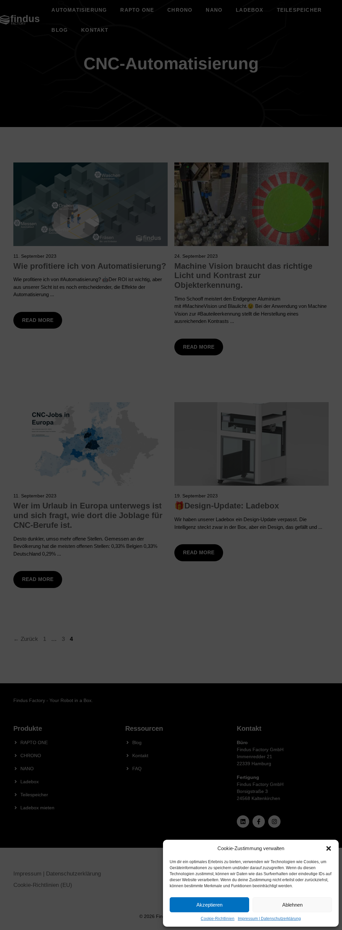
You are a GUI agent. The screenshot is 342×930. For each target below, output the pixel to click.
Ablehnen (292, 905)
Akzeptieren (209, 905)
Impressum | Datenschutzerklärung (269, 918)
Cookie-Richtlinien (217, 918)
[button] (328, 848)
